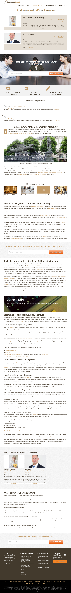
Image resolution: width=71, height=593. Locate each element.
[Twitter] (29, 583)
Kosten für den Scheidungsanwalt (37, 174)
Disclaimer (57, 581)
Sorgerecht (62, 276)
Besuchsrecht (44, 354)
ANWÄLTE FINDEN (56, 73)
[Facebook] (27, 583)
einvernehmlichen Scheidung (10, 331)
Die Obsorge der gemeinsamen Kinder (14, 354)
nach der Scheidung (52, 208)
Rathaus (9, 510)
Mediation (39, 329)
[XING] (38, 583)
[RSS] (44, 583)
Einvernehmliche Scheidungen (11, 362)
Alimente (45, 236)
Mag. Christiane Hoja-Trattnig (33, 18)
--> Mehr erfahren (7, 563)
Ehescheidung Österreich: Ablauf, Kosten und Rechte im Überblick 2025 (27, 567)
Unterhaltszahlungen (61, 217)
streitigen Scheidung (20, 321)
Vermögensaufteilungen (16, 238)
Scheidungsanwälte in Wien (43, 557)
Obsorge (63, 222)
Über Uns (26, 581)
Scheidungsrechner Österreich (25, 573)
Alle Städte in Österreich (43, 567)
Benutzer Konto (9, 581)
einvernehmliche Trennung (37, 206)
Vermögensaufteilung (9, 278)
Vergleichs (51, 436)
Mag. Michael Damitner (19, 106)
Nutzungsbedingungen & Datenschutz (43, 581)
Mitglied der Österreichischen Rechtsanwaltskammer (49, 172)
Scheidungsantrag (8, 367)
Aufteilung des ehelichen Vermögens (43, 341)
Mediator (6, 284)
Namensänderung (40, 419)
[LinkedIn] (35, 583)
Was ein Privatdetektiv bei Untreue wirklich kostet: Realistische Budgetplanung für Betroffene (26, 559)
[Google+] (32, 583)
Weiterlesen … (31, 47)
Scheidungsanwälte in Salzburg (43, 564)
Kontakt (31, 581)
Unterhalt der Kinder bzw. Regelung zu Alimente (16, 356)
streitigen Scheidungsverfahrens (26, 338)
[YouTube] (41, 583)
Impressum (63, 581)
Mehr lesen (56, 109)
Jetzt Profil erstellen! (60, 561)
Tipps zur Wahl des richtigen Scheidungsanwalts (20, 133)
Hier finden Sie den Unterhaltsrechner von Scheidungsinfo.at (18, 430)
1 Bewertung (60, 21)
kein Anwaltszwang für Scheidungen (34, 265)
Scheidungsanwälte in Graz (44, 560)
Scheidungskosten (22, 174)
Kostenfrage (35, 414)
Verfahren (11, 327)
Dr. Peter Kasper (29, 34)
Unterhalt (54, 276)
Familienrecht (39, 269)
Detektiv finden (18, 581)
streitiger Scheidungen (45, 215)
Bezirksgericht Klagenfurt (13, 512)
